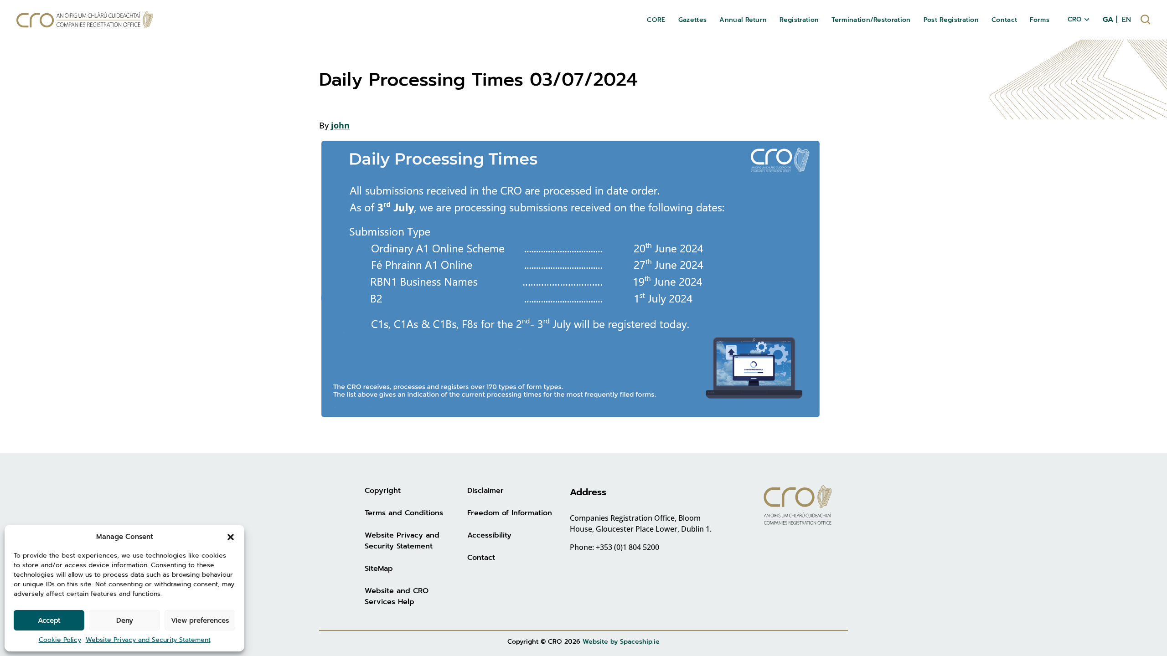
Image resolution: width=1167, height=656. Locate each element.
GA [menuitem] (1108, 19)
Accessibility (489, 535)
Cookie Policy (60, 640)
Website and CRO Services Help (397, 596)
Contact (481, 557)
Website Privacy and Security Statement (148, 640)
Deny (124, 620)
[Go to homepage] (84, 19)
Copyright (383, 490)
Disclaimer (485, 490)
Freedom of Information (509, 512)
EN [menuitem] (1126, 19)
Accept (49, 620)
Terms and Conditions (404, 512)
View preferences (200, 620)
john (340, 125)
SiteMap (379, 568)
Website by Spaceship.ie (621, 641)
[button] (230, 536)
